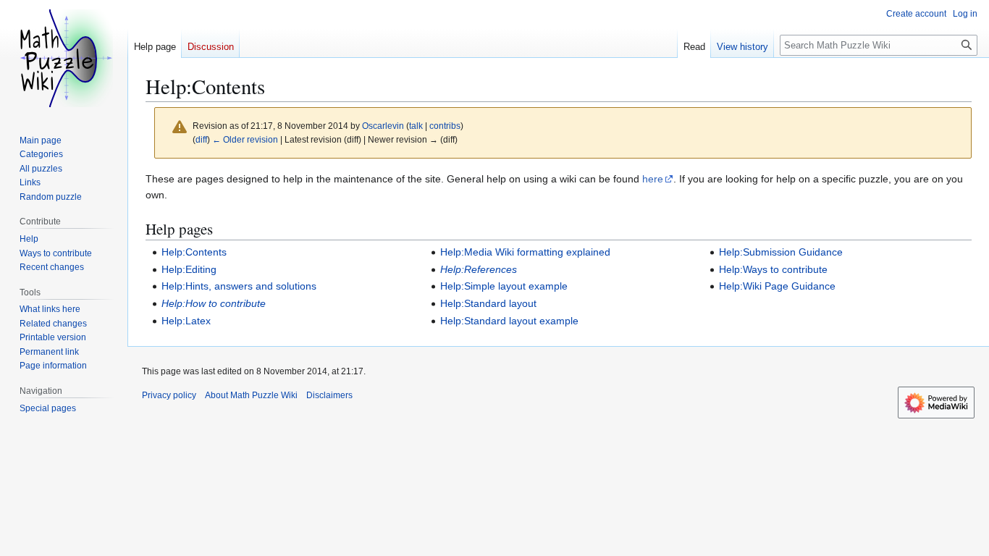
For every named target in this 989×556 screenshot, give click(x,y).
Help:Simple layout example (504, 286)
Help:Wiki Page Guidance (777, 286)
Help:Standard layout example (509, 321)
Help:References (478, 269)
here (652, 179)
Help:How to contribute (213, 303)
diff (201, 139)
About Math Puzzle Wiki (251, 395)
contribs (444, 125)
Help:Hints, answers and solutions (238, 286)
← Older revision (245, 139)
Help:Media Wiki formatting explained (525, 252)
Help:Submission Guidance (781, 252)
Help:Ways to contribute (773, 269)
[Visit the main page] (64, 58)
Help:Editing (188, 269)
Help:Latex (186, 321)
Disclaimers (329, 395)
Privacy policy (169, 395)
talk (416, 125)
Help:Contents (194, 252)
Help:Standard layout (488, 303)
